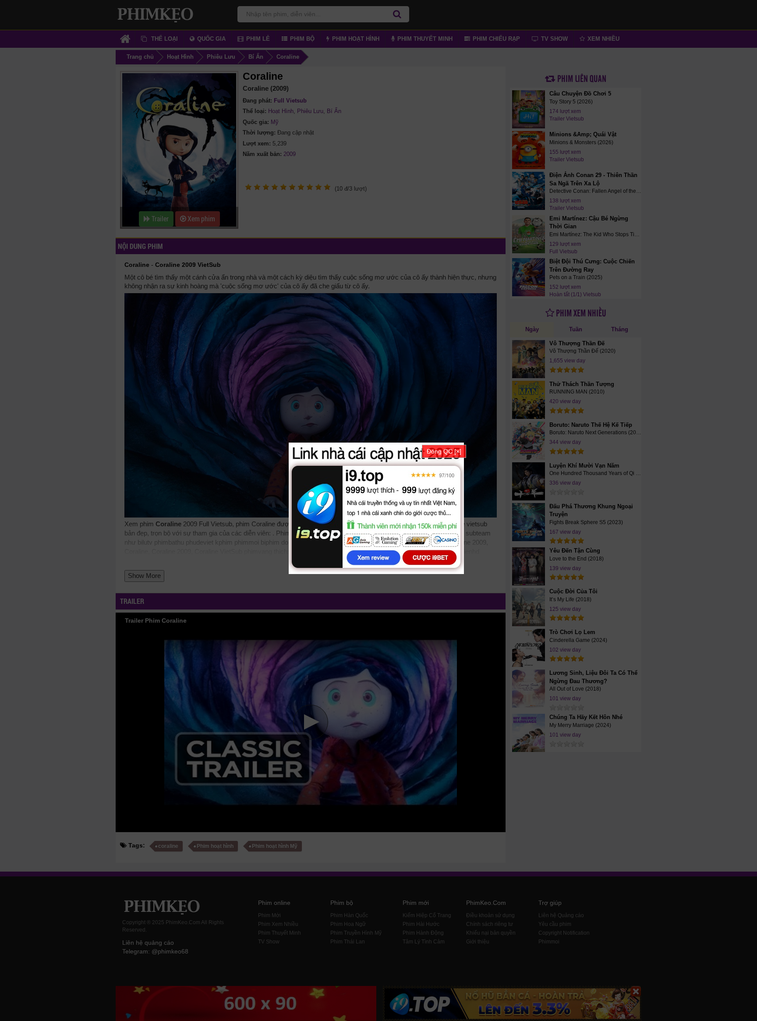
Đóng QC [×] (444, 451)
